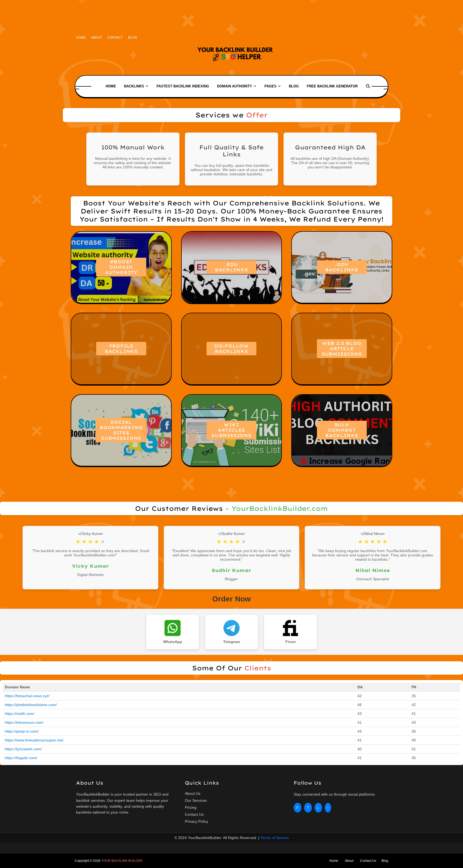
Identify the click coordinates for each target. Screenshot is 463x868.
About (96, 37)
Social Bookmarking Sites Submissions (121, 430)
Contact (115, 37)
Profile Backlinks (121, 348)
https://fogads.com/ (21, 758)
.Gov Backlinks (341, 267)
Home (81, 37)
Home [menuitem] (111, 86)
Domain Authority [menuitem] (234, 86)
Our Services (196, 800)
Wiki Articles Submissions (231, 430)
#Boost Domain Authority (121, 267)
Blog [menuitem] (294, 86)
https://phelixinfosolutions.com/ (31, 705)
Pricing (190, 807)
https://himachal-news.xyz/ (27, 696)
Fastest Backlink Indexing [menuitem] (182, 86)
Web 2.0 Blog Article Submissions (342, 349)
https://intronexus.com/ (24, 722)
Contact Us (194, 814)
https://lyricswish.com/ (23, 749)
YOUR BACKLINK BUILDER (122, 861)
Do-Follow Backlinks (231, 348)
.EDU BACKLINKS (231, 267)
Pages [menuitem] (270, 86)
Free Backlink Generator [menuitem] (332, 86)
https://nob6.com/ (19, 713)
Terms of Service (274, 838)
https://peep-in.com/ (22, 731)
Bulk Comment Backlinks (341, 430)
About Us (192, 793)
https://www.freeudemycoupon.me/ (34, 740)
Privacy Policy (196, 821)
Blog (132, 37)
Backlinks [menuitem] (134, 86)
